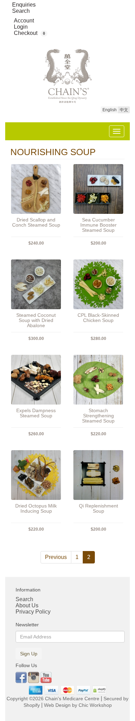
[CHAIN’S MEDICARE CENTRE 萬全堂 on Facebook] (22, 677)
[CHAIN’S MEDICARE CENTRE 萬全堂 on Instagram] (34, 677)
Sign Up (28, 653)
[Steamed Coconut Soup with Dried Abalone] (36, 284)
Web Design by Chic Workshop (78, 705)
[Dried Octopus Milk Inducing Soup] (36, 475)
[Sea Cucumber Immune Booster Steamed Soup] (98, 189)
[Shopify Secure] (99, 690)
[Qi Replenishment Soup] (98, 475)
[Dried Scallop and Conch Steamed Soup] (36, 189)
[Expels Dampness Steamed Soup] (36, 380)
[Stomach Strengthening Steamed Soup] (98, 380)
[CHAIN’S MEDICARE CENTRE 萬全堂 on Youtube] (46, 677)
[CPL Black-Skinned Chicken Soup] (98, 284)
